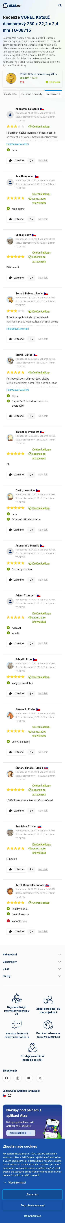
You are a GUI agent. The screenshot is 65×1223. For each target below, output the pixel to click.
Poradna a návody (31, 94)
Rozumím (32, 1194)
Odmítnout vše (32, 1216)
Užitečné (19, 160)
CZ (9, 1095)
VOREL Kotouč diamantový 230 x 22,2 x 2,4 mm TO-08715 (30, 24)
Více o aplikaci (18, 1132)
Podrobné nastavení (32, 1205)
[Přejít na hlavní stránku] (12, 5)
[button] (32, 954)
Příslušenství (10, 94)
